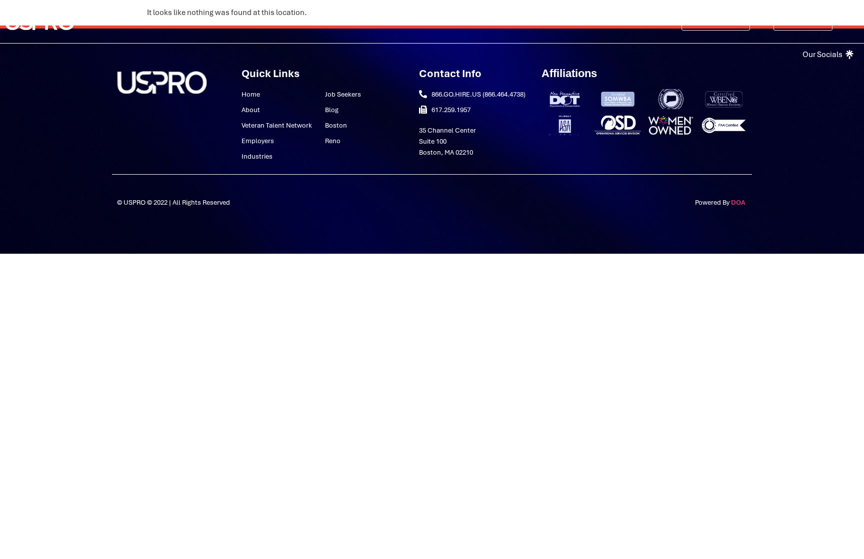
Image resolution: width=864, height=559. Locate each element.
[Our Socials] (827, 55)
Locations (544, 22)
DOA (739, 202)
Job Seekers (460, 22)
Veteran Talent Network (265, 22)
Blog (504, 22)
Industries (393, 22)
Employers (341, 22)
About (185, 22)
